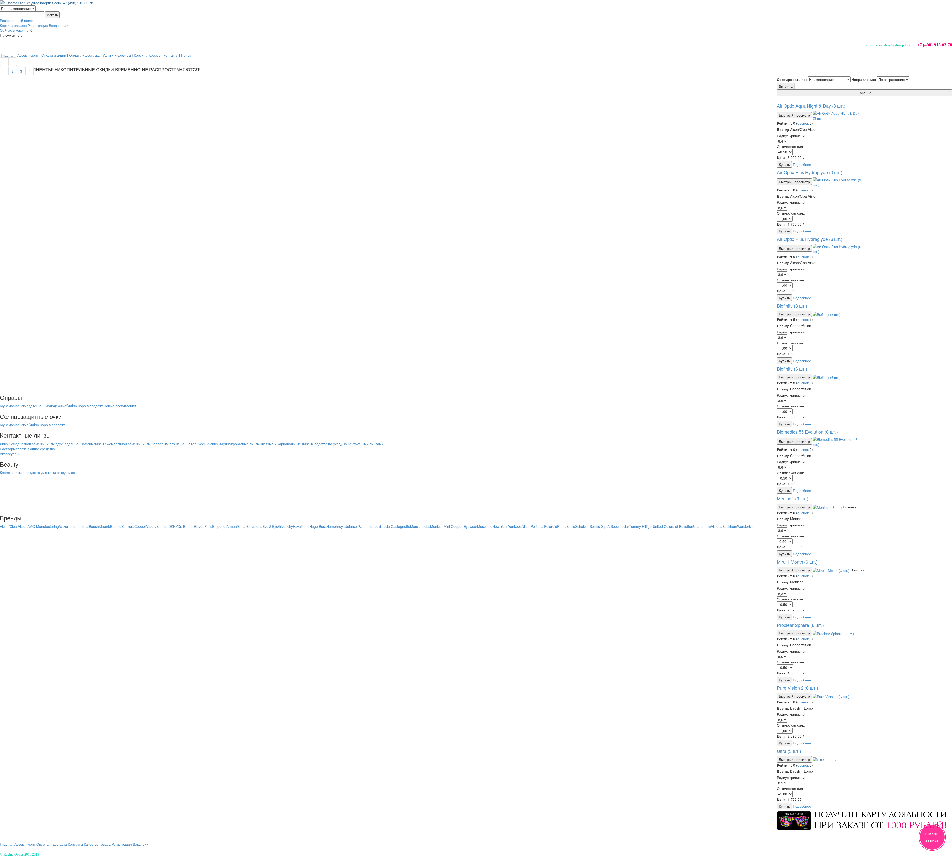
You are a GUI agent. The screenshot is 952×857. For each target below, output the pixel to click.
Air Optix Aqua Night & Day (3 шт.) (811, 105)
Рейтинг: (784, 123)
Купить (784, 164)
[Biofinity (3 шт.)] (827, 313)
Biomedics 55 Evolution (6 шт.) (807, 431)
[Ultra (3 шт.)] (824, 759)
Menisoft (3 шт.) (792, 498)
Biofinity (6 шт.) (792, 368)
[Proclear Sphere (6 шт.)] (833, 632)
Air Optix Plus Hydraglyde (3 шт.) (809, 172)
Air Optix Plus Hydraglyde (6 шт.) (809, 239)
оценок (803, 123)
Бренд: (783, 129)
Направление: (864, 79)
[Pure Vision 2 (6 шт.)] (831, 696)
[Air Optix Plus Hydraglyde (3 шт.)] (838, 181)
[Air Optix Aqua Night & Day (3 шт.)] (838, 115)
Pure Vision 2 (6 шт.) (797, 688)
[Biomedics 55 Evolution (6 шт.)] (838, 441)
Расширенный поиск (16, 20)
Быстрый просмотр (794, 115)
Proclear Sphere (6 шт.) (800, 625)
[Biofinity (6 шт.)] (827, 376)
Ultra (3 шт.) (789, 751)
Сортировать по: (792, 79)
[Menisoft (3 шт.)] (828, 506)
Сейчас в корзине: (15, 30)
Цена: (782, 157)
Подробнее (802, 164)
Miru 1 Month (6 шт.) (797, 561)
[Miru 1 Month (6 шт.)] (831, 570)
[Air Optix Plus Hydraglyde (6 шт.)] (838, 248)
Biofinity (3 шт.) (792, 305)
